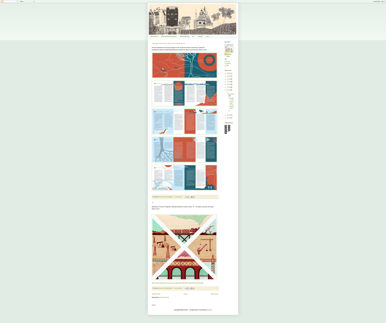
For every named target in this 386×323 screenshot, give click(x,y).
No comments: (178, 197)
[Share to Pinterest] (194, 197)
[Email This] (186, 197)
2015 (228, 87)
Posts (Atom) (164, 297)
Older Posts (214, 294)
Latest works (154, 36)
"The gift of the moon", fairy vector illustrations (168, 43)
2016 (228, 84)
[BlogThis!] (188, 197)
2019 (228, 76)
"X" (153, 203)
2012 (228, 118)
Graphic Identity (184, 36)
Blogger (209, 310)
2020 (228, 73)
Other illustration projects (169, 36)
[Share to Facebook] (192, 197)
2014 (228, 90)
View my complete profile (228, 63)
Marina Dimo (229, 55)
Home (185, 294)
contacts (200, 36)
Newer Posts (156, 294)
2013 (228, 115)
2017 (228, 82)
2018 (228, 79)
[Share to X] (190, 197)
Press (207, 36)
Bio (193, 36)
